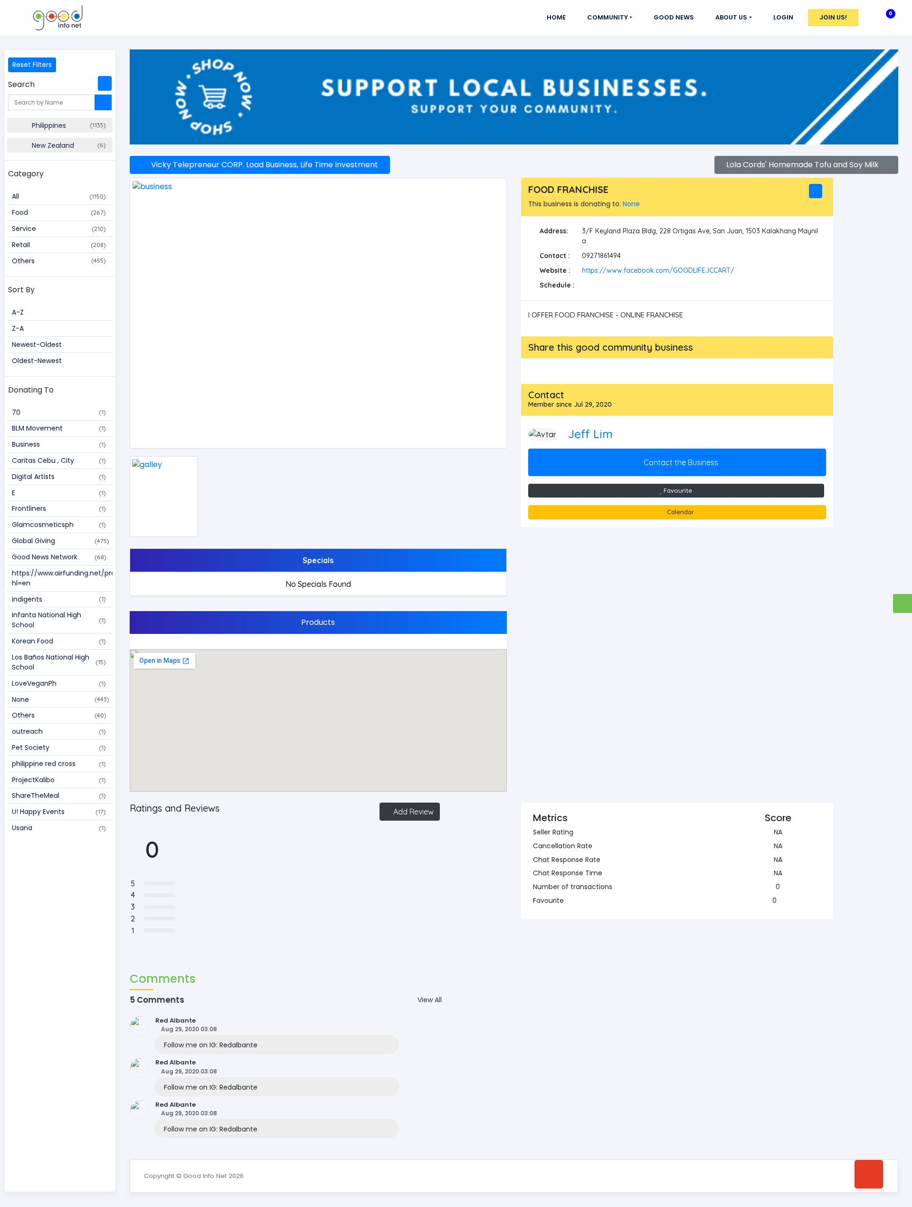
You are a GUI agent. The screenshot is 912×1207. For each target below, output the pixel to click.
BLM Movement (59, 428)
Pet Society (59, 747)
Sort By (21, 289)
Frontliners (59, 508)
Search (21, 84)
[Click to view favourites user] (781, 900)
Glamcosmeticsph (59, 524)
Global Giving (60, 541)
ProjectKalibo (59, 780)
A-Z (18, 312)
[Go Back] (869, 1174)
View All (430, 1000)
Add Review (412, 811)
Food (59, 212)
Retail (59, 244)
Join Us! (833, 17)
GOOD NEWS (674, 17)
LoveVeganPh (59, 683)
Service (59, 228)
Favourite (677, 490)
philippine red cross (59, 763)
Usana (59, 828)
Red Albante (175, 1020)
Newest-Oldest (37, 344)
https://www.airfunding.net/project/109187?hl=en (62, 578)
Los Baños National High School (59, 662)
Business (59, 444)
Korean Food (59, 641)
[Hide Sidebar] (105, 83)
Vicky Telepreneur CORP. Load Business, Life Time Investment (262, 164)
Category (26, 173)
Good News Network (59, 557)
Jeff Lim (590, 434)
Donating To (31, 389)
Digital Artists (59, 476)
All (59, 196)
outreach (59, 731)
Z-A (18, 328)
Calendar (679, 512)
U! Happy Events (59, 811)
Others (59, 261)
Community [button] (607, 17)
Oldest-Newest (37, 360)
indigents (59, 599)
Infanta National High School (59, 620)
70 (59, 412)
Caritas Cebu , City (59, 460)
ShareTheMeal (59, 795)
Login (783, 17)
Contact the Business (680, 462)
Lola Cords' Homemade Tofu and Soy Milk (803, 164)
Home (556, 17)
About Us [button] (731, 17)
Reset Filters (32, 64)
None (60, 699)
